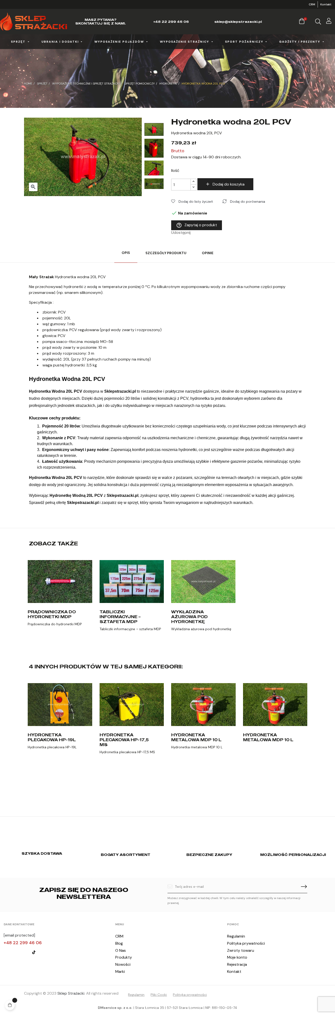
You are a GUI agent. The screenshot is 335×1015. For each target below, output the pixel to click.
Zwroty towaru (240, 950)
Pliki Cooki (159, 994)
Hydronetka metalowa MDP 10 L (196, 737)
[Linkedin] (24, 952)
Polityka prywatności (246, 943)
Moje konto (237, 957)
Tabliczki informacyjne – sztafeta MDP (120, 616)
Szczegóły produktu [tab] (165, 253)
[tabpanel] (60, 602)
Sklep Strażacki (70, 993)
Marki (120, 971)
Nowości (122, 964)
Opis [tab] (126, 253)
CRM (312, 4)
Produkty (123, 957)
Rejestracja (237, 964)
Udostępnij (195, 232)
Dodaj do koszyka (229, 184)
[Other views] (91, 562)
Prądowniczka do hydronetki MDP (52, 614)
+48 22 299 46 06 (23, 943)
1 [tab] (167, 652)
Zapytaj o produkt (196, 225)
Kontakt (325, 4)
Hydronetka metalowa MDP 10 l (268, 737)
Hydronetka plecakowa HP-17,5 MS (124, 739)
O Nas (120, 950)
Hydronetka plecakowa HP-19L (52, 737)
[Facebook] (6, 952)
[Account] (328, 21)
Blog (119, 943)
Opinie (207, 253)
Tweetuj (202, 232)
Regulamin (236, 936)
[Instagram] (15, 952)
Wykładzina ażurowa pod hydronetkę (189, 616)
